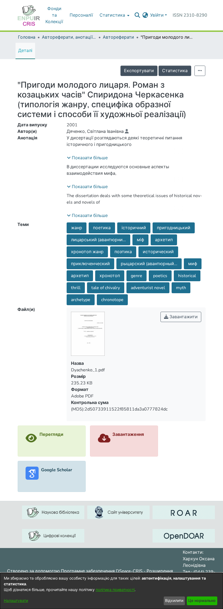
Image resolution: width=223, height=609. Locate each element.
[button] (87, 157)
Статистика (175, 71)
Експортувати (139, 71)
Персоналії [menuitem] (81, 15)
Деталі (25, 51)
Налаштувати (16, 600)
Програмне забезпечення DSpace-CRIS (102, 571)
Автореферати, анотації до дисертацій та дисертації (69, 37)
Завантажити (183, 317)
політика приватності (115, 589)
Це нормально (202, 600)
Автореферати (118, 37)
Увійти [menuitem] (157, 15)
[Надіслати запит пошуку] (137, 15)
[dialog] (111, 591)
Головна (26, 37)
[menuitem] (113, 15)
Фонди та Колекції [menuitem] (54, 15)
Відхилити (174, 600)
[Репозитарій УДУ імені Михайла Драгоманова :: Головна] (29, 15)
